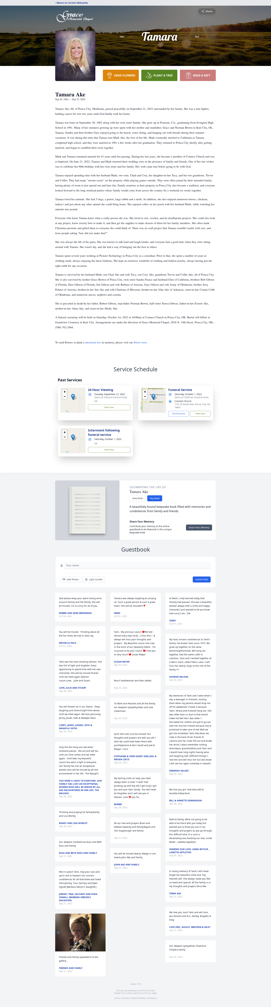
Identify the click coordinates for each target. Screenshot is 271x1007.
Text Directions (178, 413)
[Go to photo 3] (79, 949)
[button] (73, 397)
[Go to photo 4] (81, 949)
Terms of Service (144, 993)
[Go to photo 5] (83, 949)
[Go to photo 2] (77, 949)
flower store (140, 342)
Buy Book (154, 498)
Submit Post (201, 579)
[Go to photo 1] (76, 949)
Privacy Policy (127, 993)
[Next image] (102, 932)
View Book (137, 498)
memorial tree (93, 342)
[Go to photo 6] (85, 949)
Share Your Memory (199, 527)
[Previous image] (58, 932)
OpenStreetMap (139, 998)
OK (95, 401)
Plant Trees (109, 407)
